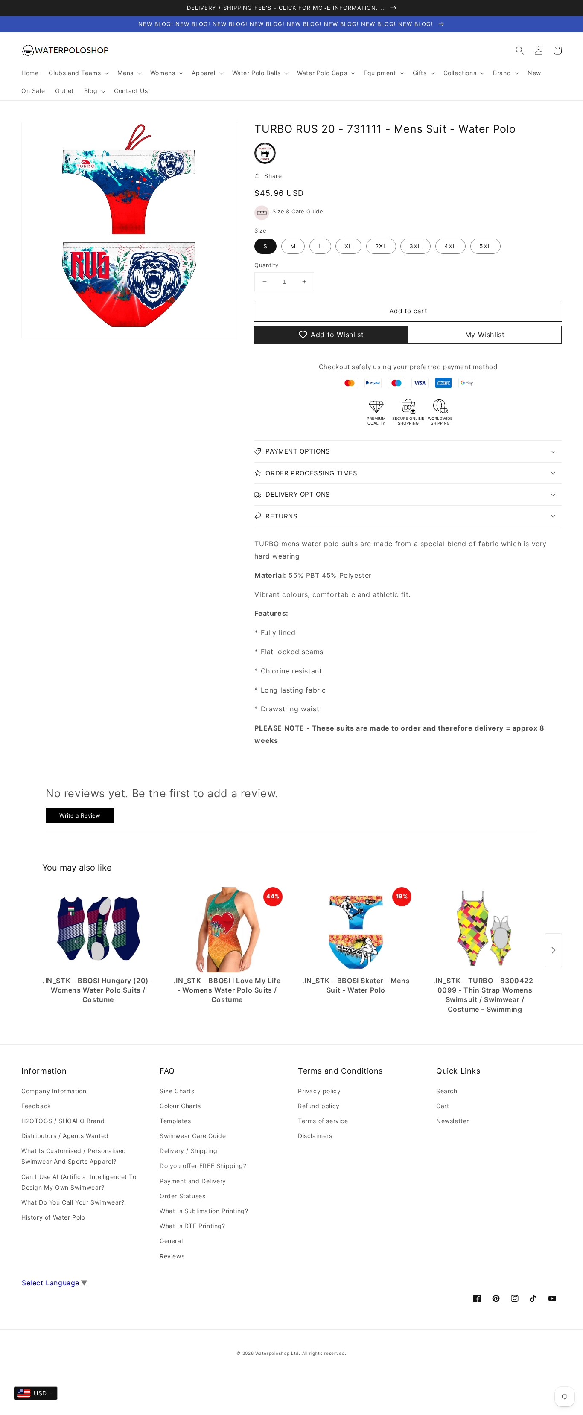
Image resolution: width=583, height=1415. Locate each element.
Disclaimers (315, 1135)
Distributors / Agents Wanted (65, 1135)
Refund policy (319, 1105)
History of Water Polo (53, 1217)
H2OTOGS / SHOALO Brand (63, 1120)
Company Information (53, 1091)
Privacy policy (319, 1091)
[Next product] (553, 950)
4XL (450, 246)
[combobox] (36, 1393)
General (171, 1240)
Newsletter (452, 1120)
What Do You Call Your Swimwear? (73, 1202)
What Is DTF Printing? (192, 1225)
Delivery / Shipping (188, 1150)
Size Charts (177, 1091)
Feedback (36, 1105)
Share (273, 175)
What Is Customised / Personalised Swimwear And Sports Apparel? (73, 1156)
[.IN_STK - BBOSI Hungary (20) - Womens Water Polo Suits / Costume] (98, 929)
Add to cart (408, 311)
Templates (175, 1120)
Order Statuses (182, 1196)
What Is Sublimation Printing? (204, 1210)
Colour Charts (180, 1105)
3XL (415, 246)
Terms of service (323, 1120)
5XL (485, 246)
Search (447, 1091)
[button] (519, 50)
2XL (381, 246)
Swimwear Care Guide (193, 1135)
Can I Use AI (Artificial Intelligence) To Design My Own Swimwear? (79, 1182)
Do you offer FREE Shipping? (203, 1165)
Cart (442, 1105)
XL (348, 246)
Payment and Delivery (193, 1181)
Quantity (266, 265)
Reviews (172, 1256)
